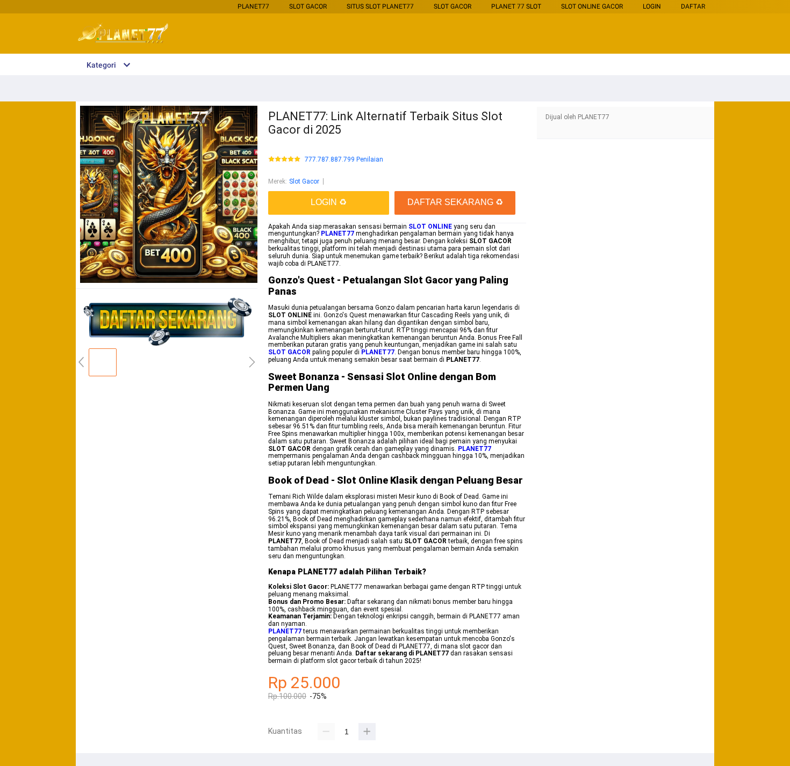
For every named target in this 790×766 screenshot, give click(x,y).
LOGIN (652, 6)
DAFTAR (693, 6)
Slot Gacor (308, 6)
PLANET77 (253, 6)
